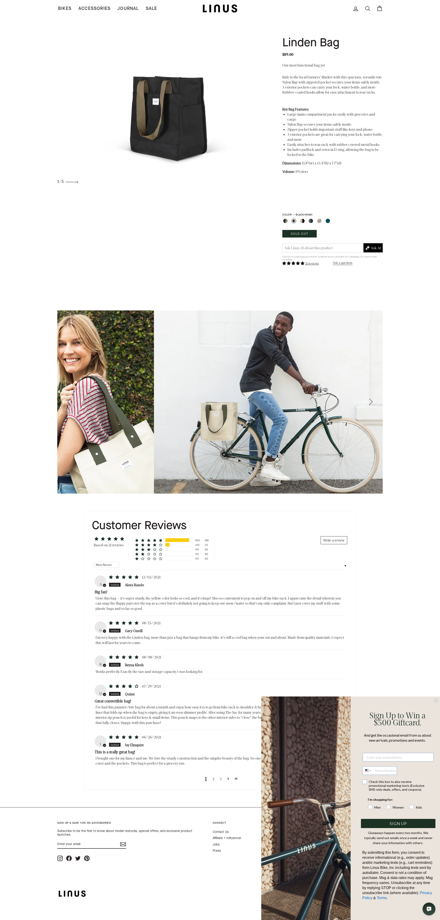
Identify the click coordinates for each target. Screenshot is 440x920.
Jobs (216, 844)
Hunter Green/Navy (311, 221)
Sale (151, 8)
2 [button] (213, 778)
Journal (128, 8)
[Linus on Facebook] (69, 858)
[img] (124, 577)
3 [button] (221, 778)
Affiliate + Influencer (227, 838)
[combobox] (367, 770)
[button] (293, 263)
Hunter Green (328, 221)
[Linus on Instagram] (60, 858)
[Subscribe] (123, 844)
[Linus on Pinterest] (87, 858)
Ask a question (342, 263)
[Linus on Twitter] (78, 858)
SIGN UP (398, 823)
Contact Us (221, 832)
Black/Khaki (294, 221)
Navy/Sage (285, 221)
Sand (319, 221)
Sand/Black (302, 221)
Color (297, 214)
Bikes (65, 8)
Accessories (94, 8)
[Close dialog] (436, 700)
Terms (382, 898)
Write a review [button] (334, 540)
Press (217, 850)
